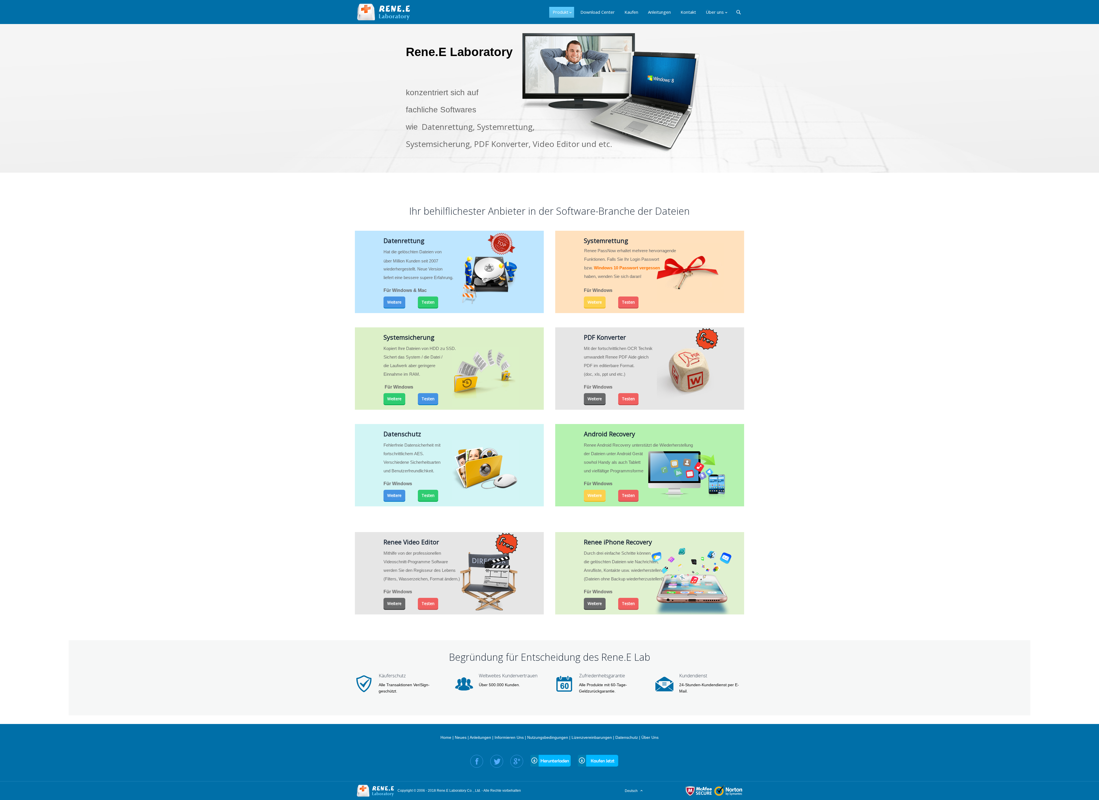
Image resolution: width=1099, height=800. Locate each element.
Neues (461, 737)
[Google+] (516, 761)
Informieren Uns (509, 737)
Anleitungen (480, 737)
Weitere (394, 302)
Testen (428, 302)
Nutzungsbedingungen (547, 737)
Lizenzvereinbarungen (592, 737)
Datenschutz (626, 737)
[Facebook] (476, 761)
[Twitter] (496, 761)
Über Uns (650, 737)
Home (445, 737)
